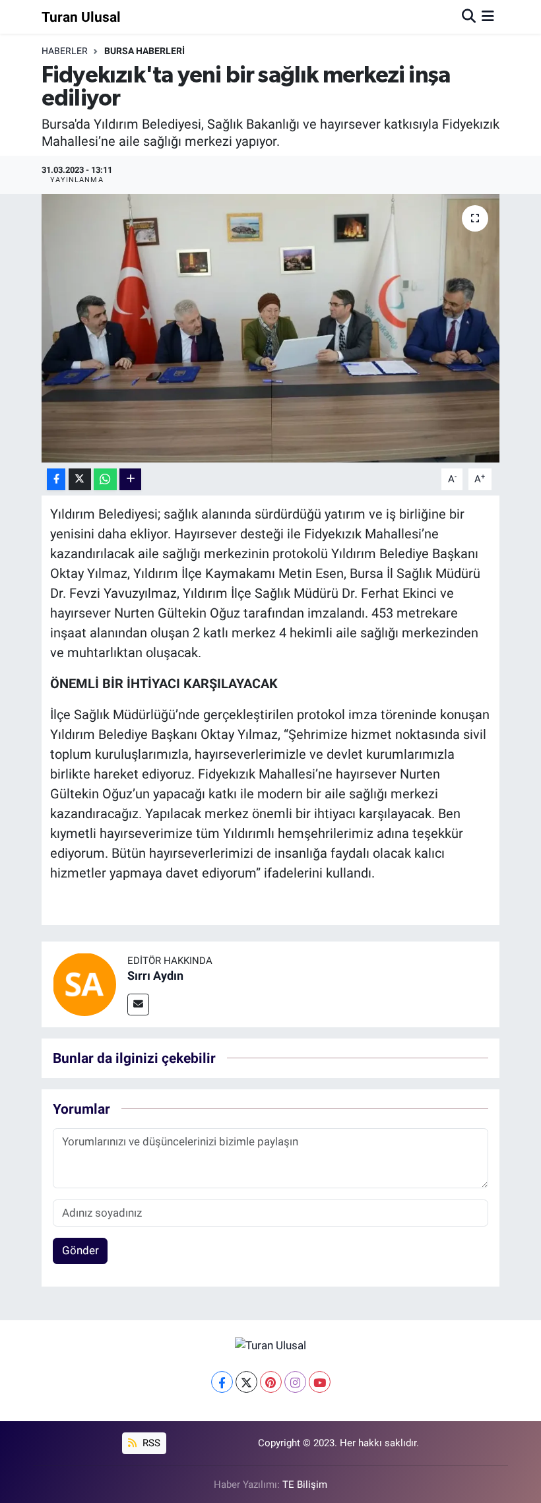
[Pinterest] (271, 1382)
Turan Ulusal (81, 17)
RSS (150, 1443)
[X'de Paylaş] (80, 479)
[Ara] (469, 16)
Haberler (65, 51)
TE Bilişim (304, 1484)
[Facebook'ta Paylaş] (56, 479)
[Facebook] (222, 1382)
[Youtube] (320, 1382)
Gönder (80, 1250)
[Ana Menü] (488, 16)
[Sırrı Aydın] (84, 983)
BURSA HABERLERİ (144, 51)
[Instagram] (295, 1382)
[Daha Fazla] (130, 479)
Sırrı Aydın (155, 975)
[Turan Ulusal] (270, 1345)
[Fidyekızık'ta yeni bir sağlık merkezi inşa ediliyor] (271, 328)
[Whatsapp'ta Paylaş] (105, 479)
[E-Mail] (138, 1004)
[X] (246, 1382)
